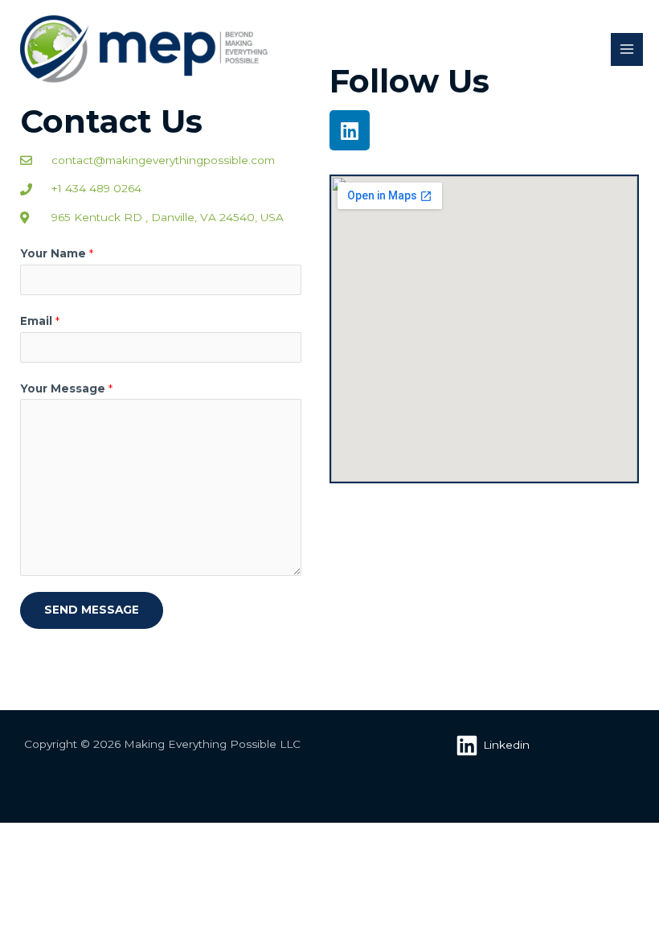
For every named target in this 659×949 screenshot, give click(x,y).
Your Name (56, 253)
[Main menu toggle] (627, 49)
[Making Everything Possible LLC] (144, 49)
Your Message (66, 388)
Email (39, 320)
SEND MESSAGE (91, 609)
